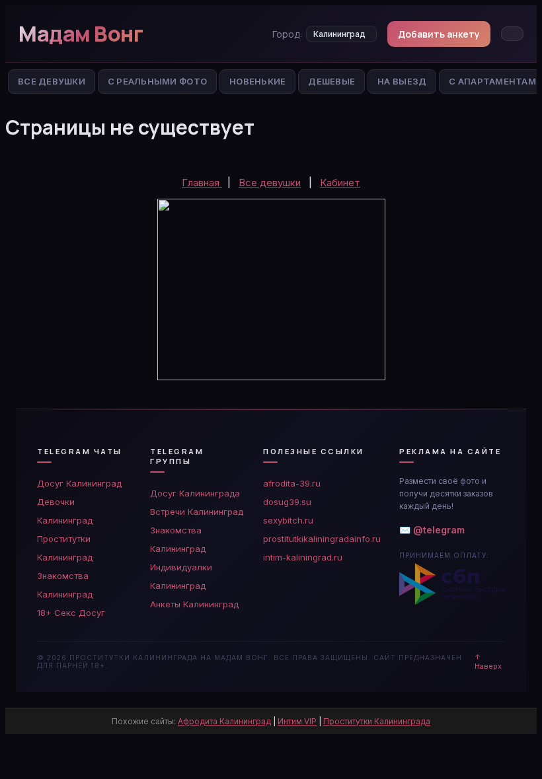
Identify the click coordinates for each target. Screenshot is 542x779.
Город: (287, 34)
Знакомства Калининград (65, 584)
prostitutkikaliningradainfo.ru (322, 538)
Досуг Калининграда (195, 493)
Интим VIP (297, 721)
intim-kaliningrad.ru (302, 557)
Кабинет (340, 182)
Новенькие (257, 81)
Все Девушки (51, 81)
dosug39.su (287, 501)
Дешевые (331, 81)
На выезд (401, 81)
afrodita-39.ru (292, 483)
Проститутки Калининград (65, 547)
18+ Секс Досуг (71, 612)
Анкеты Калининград (194, 604)
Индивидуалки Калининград (181, 576)
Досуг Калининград (79, 483)
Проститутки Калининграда (376, 721)
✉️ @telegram (432, 529)
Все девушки (270, 182)
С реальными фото (157, 81)
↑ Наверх (488, 661)
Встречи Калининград (196, 511)
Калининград (339, 34)
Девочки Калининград (65, 510)
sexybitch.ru (288, 520)
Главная (202, 182)
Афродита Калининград (224, 721)
